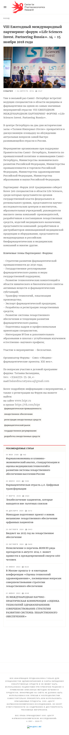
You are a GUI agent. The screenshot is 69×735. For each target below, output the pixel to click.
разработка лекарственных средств (22, 436)
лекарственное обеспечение (18, 414)
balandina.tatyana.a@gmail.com (29, 381)
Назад (6, 18)
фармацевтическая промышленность (22, 409)
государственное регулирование (20, 431)
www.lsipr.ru (23, 400)
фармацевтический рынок (17, 425)
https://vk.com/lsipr (27, 404)
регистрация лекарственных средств (22, 420)
